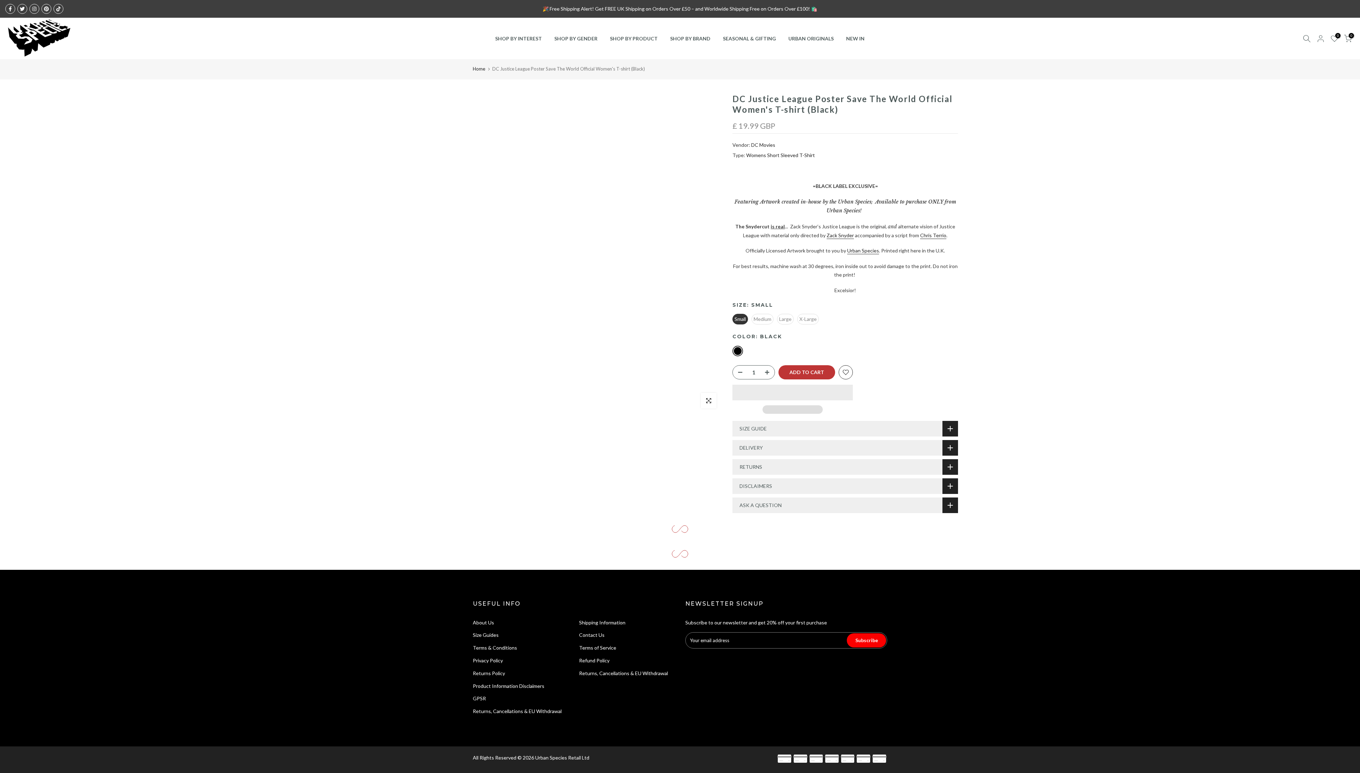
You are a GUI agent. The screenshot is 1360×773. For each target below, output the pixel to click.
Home (479, 69)
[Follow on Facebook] (10, 9)
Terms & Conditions (495, 648)
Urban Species (863, 251)
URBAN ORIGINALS (811, 38)
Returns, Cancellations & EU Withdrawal (517, 711)
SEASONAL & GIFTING (749, 38)
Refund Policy (594, 660)
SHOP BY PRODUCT (634, 38)
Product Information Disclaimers (508, 686)
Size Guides (486, 635)
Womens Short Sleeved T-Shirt (780, 155)
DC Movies (763, 145)
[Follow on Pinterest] (46, 9)
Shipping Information (602, 622)
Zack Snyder (840, 235)
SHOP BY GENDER (575, 38)
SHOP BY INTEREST (518, 38)
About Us (483, 622)
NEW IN (855, 38)
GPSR (479, 698)
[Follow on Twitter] (22, 9)
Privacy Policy (488, 660)
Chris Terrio (933, 235)
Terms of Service (597, 648)
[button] (792, 392)
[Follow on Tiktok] (58, 9)
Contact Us (592, 635)
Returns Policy (489, 673)
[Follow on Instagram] (34, 9)
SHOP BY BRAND (690, 38)
